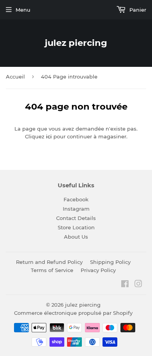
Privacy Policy (98, 270)
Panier (137, 10)
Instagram (76, 209)
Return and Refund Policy (49, 262)
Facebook (76, 199)
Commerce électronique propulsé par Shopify (73, 313)
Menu (23, 10)
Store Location (76, 227)
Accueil (15, 76)
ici (49, 136)
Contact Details (76, 218)
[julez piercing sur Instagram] (138, 285)
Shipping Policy (110, 262)
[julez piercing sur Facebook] (125, 285)
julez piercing (76, 42)
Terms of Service (52, 270)
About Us (76, 237)
